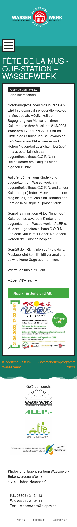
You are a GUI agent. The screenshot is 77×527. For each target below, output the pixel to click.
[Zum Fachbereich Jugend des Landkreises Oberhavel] (38, 450)
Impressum (39, 519)
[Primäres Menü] (8, 45)
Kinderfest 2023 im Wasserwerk (16, 364)
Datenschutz (59, 519)
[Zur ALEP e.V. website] (38, 412)
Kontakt (21, 519)
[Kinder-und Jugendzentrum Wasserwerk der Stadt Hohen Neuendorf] (38, 19)
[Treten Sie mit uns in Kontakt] (38, 398)
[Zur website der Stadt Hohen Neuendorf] (38, 429)
